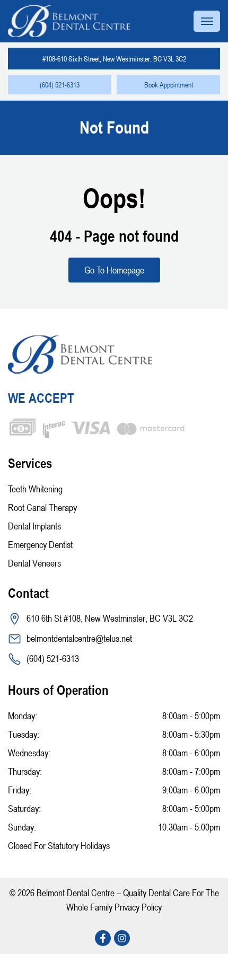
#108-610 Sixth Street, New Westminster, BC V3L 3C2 (114, 58)
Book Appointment (168, 84)
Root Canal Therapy (42, 507)
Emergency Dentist (40, 544)
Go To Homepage (114, 270)
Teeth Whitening (35, 488)
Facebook (104, 938)
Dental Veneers (34, 563)
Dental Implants (34, 526)
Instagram (123, 938)
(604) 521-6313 (60, 84)
